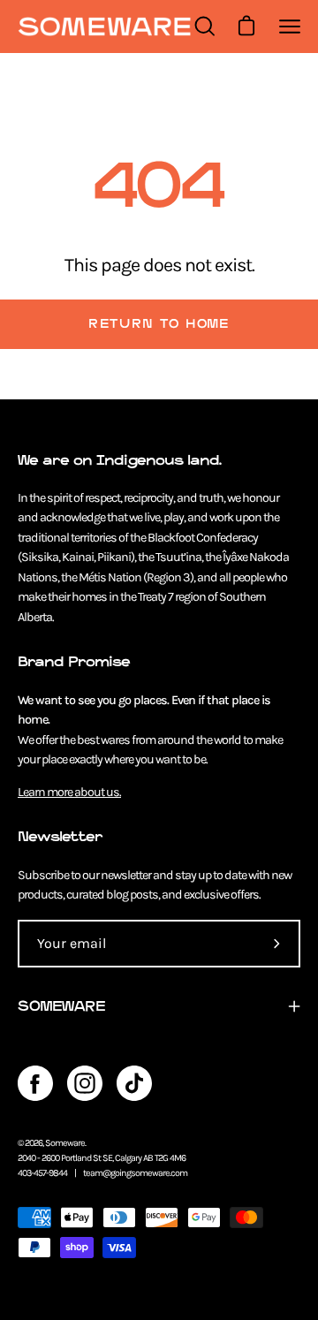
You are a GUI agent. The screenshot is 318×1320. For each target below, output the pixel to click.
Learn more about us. (69, 792)
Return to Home (158, 323)
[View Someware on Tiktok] (134, 1083)
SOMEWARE (61, 1005)
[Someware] (104, 27)
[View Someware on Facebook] (35, 1083)
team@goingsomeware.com (135, 1173)
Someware (65, 1143)
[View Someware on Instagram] (84, 1083)
